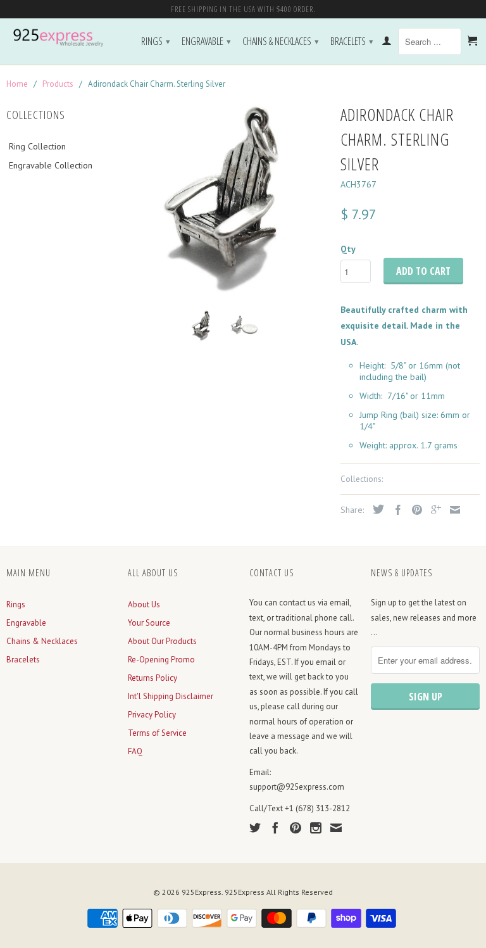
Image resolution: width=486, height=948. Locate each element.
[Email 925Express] (336, 827)
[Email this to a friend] (452, 510)
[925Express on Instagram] (315, 827)
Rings (155, 41)
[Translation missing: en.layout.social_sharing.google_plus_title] (433, 510)
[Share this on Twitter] (375, 509)
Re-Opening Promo (161, 659)
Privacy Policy (152, 714)
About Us (144, 604)
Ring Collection (37, 146)
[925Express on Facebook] (275, 827)
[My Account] (387, 43)
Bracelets (351, 41)
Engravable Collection (50, 165)
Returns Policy (152, 678)
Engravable (206, 41)
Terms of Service (157, 733)
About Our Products (162, 641)
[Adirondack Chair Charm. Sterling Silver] (228, 200)
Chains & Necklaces (280, 41)
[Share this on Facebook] (395, 510)
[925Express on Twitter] (255, 827)
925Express (201, 892)
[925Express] (60, 38)
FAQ (135, 751)
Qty (348, 249)
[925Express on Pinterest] (295, 827)
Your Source (149, 622)
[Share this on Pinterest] (414, 510)
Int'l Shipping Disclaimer (170, 696)
